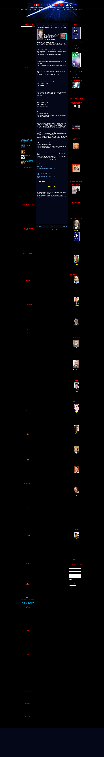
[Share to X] (43, 181)
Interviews (26, 11)
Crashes (53, 9)
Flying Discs (69, 9)
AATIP (26, 9)
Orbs (55, 11)
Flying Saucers (75, 9)
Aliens (30, 9)
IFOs (22, 11)
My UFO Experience (37, 11)
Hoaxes (80, 9)
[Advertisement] (52, 17)
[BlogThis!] (42, 181)
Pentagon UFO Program (61, 11)
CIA (39, 9)
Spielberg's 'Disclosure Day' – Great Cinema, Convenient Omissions (29, 156)
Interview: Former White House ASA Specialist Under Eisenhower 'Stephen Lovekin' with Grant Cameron (52, 26)
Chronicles (43, 9)
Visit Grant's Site (39, 166)
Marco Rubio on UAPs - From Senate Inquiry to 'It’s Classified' (29, 140)
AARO (22, 9)
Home (38, 179)
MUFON (31, 11)
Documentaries (59, 9)
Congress (48, 9)
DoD (64, 9)
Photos (68, 11)
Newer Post (39, 226)
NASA (43, 11)
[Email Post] (39, 181)
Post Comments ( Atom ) (54, 229)
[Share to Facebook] (44, 181)
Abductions (35, 9)
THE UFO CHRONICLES (52, 4)
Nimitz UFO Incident (49, 11)
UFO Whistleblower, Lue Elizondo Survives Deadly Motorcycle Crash (29, 161)
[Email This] (40, 181)
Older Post (65, 226)
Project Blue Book (74, 11)
